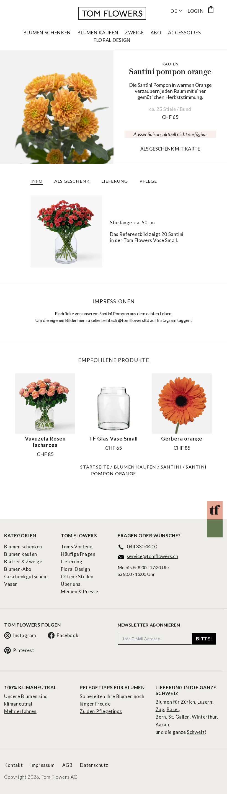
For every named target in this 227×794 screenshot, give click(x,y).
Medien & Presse (79, 591)
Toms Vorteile (76, 546)
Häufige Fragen (78, 554)
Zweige (134, 32)
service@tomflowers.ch (152, 556)
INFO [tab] (36, 181)
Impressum (42, 765)
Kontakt (13, 765)
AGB (67, 765)
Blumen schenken (23, 546)
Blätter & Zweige (23, 561)
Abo (156, 32)
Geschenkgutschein (26, 576)
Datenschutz (94, 765)
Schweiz (196, 732)
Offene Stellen (77, 576)
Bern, (161, 717)
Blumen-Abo (18, 569)
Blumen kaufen (135, 466)
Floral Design (112, 40)
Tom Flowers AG (60, 777)
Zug (160, 709)
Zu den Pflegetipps (101, 711)
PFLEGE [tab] (148, 181)
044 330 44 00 (142, 546)
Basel (173, 709)
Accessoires (184, 32)
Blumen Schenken (47, 32)
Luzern (204, 702)
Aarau (162, 724)
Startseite (94, 466)
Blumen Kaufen (98, 32)
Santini (171, 466)
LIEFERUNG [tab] (114, 181)
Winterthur (204, 717)
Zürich (188, 702)
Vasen (11, 584)
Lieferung (71, 561)
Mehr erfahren (20, 711)
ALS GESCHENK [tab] (72, 181)
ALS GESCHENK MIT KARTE (170, 149)
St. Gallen (179, 717)
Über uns (71, 584)
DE (173, 11)
